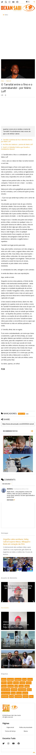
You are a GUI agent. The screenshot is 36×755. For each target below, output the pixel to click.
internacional (6, 693)
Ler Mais (18, 596)
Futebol (22, 683)
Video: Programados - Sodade (17, 665)
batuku (27, 686)
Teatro (21, 686)
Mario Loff (8, 81)
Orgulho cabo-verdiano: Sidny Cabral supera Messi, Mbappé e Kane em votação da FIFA (16, 541)
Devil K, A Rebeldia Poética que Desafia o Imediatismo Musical (15, 148)
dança (29, 690)
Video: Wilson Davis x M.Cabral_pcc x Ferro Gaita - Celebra (16, 644)
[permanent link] (5, 95)
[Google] (6, 2)
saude (11, 696)
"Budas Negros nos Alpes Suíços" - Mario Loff (17, 449)
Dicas (24, 679)
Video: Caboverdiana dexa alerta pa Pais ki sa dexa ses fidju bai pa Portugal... (18, 588)
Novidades (5, 608)
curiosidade (22, 690)
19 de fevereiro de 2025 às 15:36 (20, 489)
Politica (4, 686)
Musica (26, 731)
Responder (10, 500)
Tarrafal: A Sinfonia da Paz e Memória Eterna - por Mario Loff (17, 140)
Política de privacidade (25, 727)
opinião (25, 693)
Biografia (10, 679)
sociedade (18, 696)
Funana (16, 683)
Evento (30, 679)
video (31, 696)
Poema (28, 683)
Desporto (18, 679)
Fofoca (4, 683)
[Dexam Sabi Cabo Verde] (18, 10)
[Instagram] (9, 2)
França (10, 683)
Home (2, 81)
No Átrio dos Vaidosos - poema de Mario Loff (18, 144)
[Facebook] (17, 2)
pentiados (5, 696)
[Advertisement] (18, 38)
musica (19, 693)
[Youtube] (13, 2)
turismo (25, 696)
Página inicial (10, 727)
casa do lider (6, 690)
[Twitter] (2, 2)
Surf (16, 686)
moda (13, 693)
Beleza (4, 679)
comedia (14, 690)
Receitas (10, 686)
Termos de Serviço (10, 731)
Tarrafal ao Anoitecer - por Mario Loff (17, 467)
